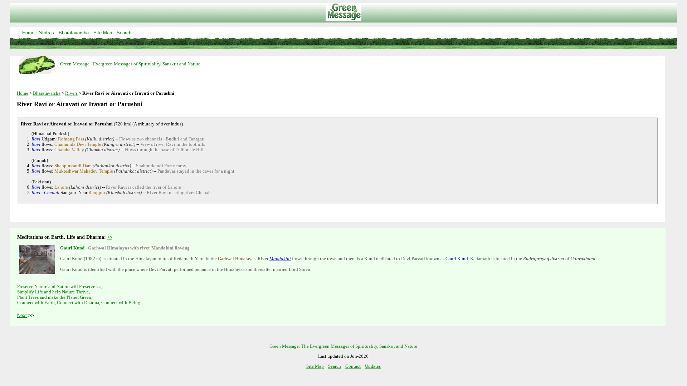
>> (109, 237)
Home (28, 32)
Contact (353, 366)
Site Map (102, 32)
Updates (373, 366)
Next (22, 315)
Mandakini (280, 258)
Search (124, 32)
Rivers (71, 93)
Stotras (46, 32)
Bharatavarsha (74, 32)
